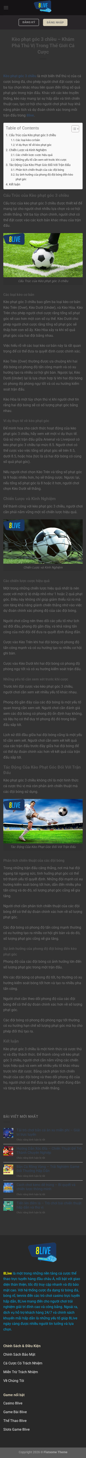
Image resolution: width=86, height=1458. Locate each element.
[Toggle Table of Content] (73, 129)
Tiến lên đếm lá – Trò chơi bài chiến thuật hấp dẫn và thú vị (49, 1205)
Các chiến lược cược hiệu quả (34, 155)
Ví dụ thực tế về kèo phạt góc (34, 144)
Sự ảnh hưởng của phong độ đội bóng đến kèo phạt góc (44, 177)
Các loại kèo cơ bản (28, 140)
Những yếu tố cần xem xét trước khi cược (41, 159)
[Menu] (6, 7)
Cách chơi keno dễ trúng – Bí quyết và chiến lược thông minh (46, 1187)
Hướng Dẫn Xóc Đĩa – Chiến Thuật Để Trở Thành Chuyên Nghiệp (49, 1150)
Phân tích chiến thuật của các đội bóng (40, 169)
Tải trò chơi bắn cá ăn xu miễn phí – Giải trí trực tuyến (48, 1132)
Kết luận (14, 184)
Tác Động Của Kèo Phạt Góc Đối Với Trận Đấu (40, 165)
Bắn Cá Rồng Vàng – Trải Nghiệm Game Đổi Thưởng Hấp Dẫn (48, 1169)
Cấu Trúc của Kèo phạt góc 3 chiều (32, 135)
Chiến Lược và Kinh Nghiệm (28, 150)
